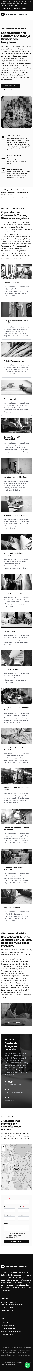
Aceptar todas (5, 8)
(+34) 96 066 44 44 (7, 1308)
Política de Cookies (7, 1325)
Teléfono (21, 1207)
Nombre (7, 1199)
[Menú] (2, 17)
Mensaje (7, 1223)
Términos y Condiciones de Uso (11, 1331)
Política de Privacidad (8, 1328)
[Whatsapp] (27, 1365)
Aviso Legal (4, 1322)
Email (6, 1207)
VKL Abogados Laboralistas (16, 14)
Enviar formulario (16, 1241)
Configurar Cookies (7, 1334)
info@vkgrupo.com (7, 1310)
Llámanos (7, 90)
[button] (16, 1167)
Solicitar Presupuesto (9, 85)
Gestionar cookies (20, 8)
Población (21, 1215)
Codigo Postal (9, 1215)
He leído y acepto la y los (15, 1235)
